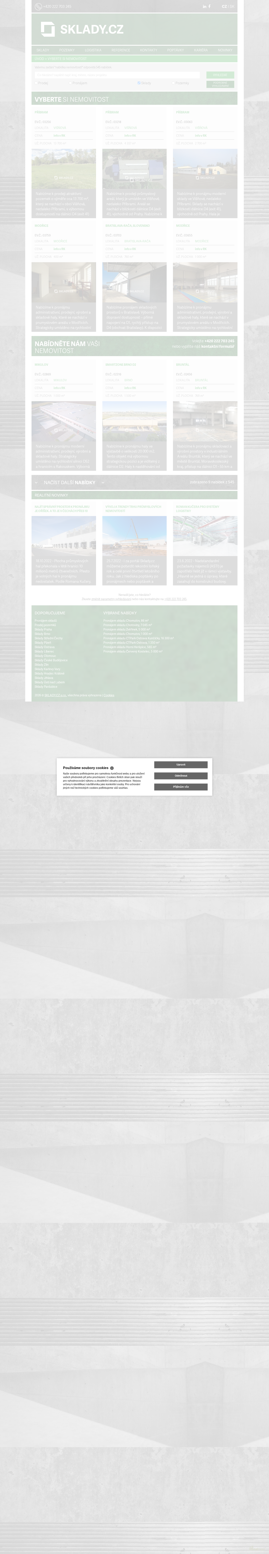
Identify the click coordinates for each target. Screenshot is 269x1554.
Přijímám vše (181, 787)
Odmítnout (181, 775)
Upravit (181, 764)
